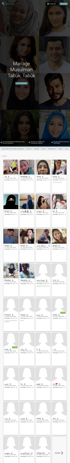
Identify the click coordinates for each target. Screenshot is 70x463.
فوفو (38, 384)
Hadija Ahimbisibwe (42, 453)
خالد (54, 418)
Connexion (63, 4)
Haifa (39, 418)
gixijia (55, 246)
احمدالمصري (25, 453)
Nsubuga (24, 176)
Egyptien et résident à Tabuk (43, 286)
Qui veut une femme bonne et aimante (10, 321)
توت (6, 418)
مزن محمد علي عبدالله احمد (42, 246)
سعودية (7, 453)
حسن (6, 384)
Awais (6, 246)
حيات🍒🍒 (25, 211)
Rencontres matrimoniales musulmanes (13, 148)
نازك (54, 280)
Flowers (7, 315)
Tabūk (60, 148)
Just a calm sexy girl (57, 182)
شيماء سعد (41, 280)
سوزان (39, 211)
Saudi (43, 148)
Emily (55, 176)
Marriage (36, 148)
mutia (55, 315)
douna (23, 315)
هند (5, 176)
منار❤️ (55, 384)
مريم (38, 315)
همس (23, 418)
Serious (22, 320)
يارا (22, 384)
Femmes (29, 148)
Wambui (7, 280)
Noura (6, 211)
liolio (6, 349)
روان (22, 349)
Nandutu (24, 280)
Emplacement (52, 148)
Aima (39, 176)
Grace (23, 246)
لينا (54, 211)
